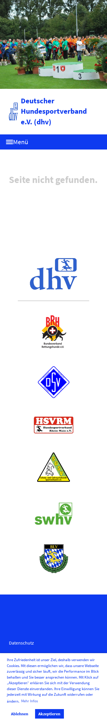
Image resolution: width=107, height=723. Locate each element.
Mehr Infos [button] (29, 700)
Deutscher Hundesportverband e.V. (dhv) (54, 111)
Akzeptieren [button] (49, 713)
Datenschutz (21, 643)
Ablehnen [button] (19, 713)
